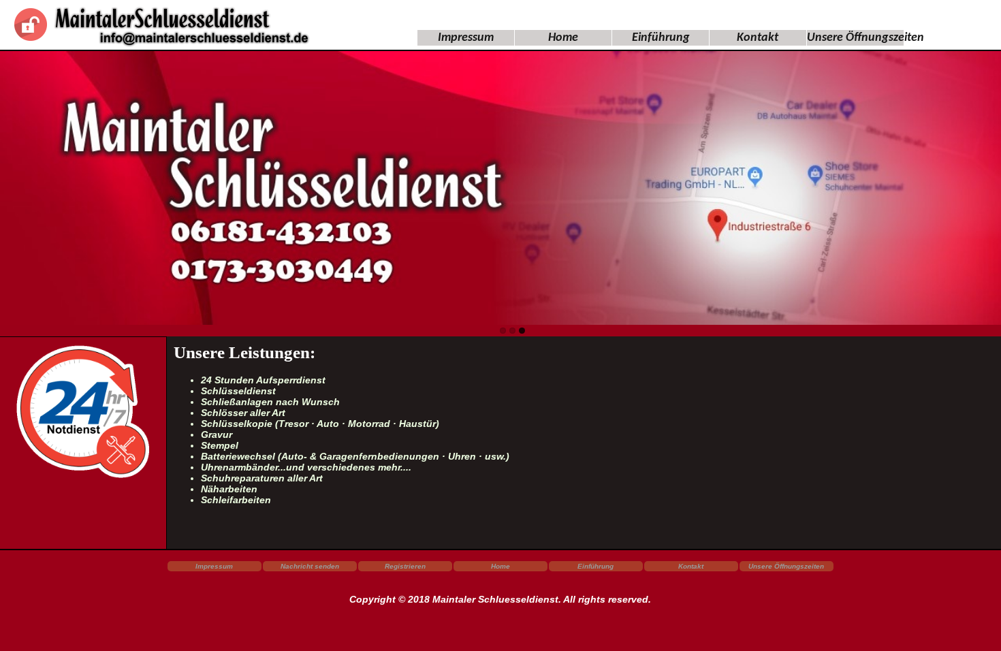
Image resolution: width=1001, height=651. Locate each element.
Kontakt (757, 37)
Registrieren (405, 566)
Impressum (466, 37)
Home (563, 37)
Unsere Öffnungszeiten (865, 37)
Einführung (661, 37)
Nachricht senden (310, 566)
